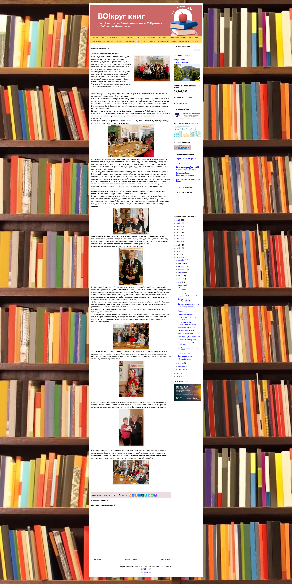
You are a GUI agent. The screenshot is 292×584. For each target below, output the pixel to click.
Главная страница (131, 559)
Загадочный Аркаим (185, 314)
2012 (178, 376)
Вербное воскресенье (186, 330)
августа (181, 273)
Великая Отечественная (157, 37)
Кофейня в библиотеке (186, 327)
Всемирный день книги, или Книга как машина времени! (188, 306)
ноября (181, 263)
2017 (178, 248)
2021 (178, 236)
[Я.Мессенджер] (146, 495)
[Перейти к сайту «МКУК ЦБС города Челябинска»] (187, 118)
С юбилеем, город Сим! (187, 340)
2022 (178, 232)
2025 (178, 223)
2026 (178, 220)
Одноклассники (182, 103)
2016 (178, 251)
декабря (181, 260)
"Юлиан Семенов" (184, 359)
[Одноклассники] (136, 495)
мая (180, 282)
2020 (178, 239)
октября (181, 266)
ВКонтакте (180, 101)
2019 (178, 242)
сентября (182, 269)
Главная (95, 37)
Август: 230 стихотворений (186, 159)
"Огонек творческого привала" (185, 289)
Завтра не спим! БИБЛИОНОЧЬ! (184, 300)
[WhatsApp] (152, 495)
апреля (181, 285)
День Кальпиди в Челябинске (189, 337)
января (181, 369)
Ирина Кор (106, 495)
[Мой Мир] (139, 495)
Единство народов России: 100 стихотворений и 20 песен (187, 168)
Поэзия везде (184, 41)
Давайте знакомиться (109, 37)
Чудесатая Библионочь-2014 (188, 296)
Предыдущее (166, 559)
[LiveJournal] (142, 495)
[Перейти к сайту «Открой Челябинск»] (187, 137)
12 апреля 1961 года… (186, 333)
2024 (178, 226)
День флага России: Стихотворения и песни (185, 174)
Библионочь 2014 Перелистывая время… (187, 323)
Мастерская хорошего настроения (163, 41)
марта (180, 363)
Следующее (96, 559)
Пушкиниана (194, 37)
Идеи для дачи (183, 293)
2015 (178, 254)
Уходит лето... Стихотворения (187, 163)
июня (180, 279)
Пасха (180, 311)
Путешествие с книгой (178, 37)
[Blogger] (130, 495)
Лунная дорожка (184, 353)
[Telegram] (149, 495)
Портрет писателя (126, 37)
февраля (182, 366)
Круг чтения (141, 37)
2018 (178, 245)
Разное (195, 41)
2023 (178, 229)
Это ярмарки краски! (185, 356)
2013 (178, 373)
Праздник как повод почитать (102, 41)
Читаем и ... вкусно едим (126, 41)
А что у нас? (142, 41)
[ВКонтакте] (133, 495)
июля (180, 276)
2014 (178, 257)
